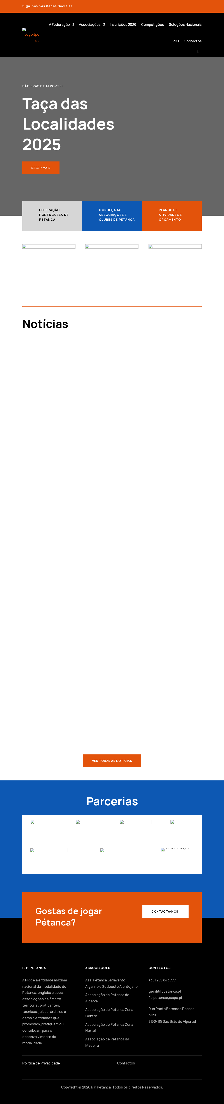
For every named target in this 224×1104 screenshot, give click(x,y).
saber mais (41, 168)
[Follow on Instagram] (199, 5)
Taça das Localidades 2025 (53, 702)
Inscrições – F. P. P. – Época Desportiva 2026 (69, 357)
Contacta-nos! (165, 911)
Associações (90, 24)
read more (36, 392)
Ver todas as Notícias (112, 761)
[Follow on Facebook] (191, 5)
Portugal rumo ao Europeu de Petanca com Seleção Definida (85, 424)
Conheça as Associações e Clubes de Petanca (117, 215)
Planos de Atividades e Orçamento (170, 215)
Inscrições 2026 (123, 24)
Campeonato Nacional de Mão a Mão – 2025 (69, 636)
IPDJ (175, 41)
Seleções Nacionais (185, 24)
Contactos (193, 41)
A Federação (59, 24)
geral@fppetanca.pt (165, 991)
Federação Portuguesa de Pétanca (53, 215)
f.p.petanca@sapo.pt (165, 997)
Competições (152, 24)
